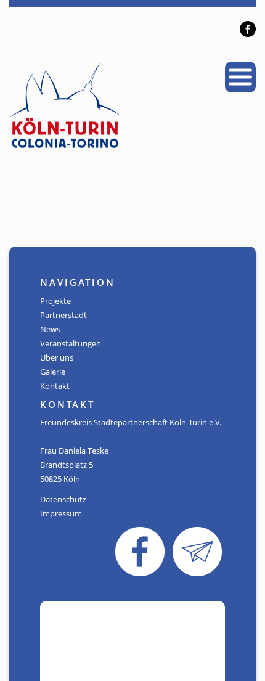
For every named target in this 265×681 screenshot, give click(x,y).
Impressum (61, 513)
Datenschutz (63, 499)
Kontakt (55, 385)
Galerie (52, 371)
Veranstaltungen (70, 343)
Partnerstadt (63, 314)
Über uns (56, 357)
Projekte (55, 300)
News (50, 329)
